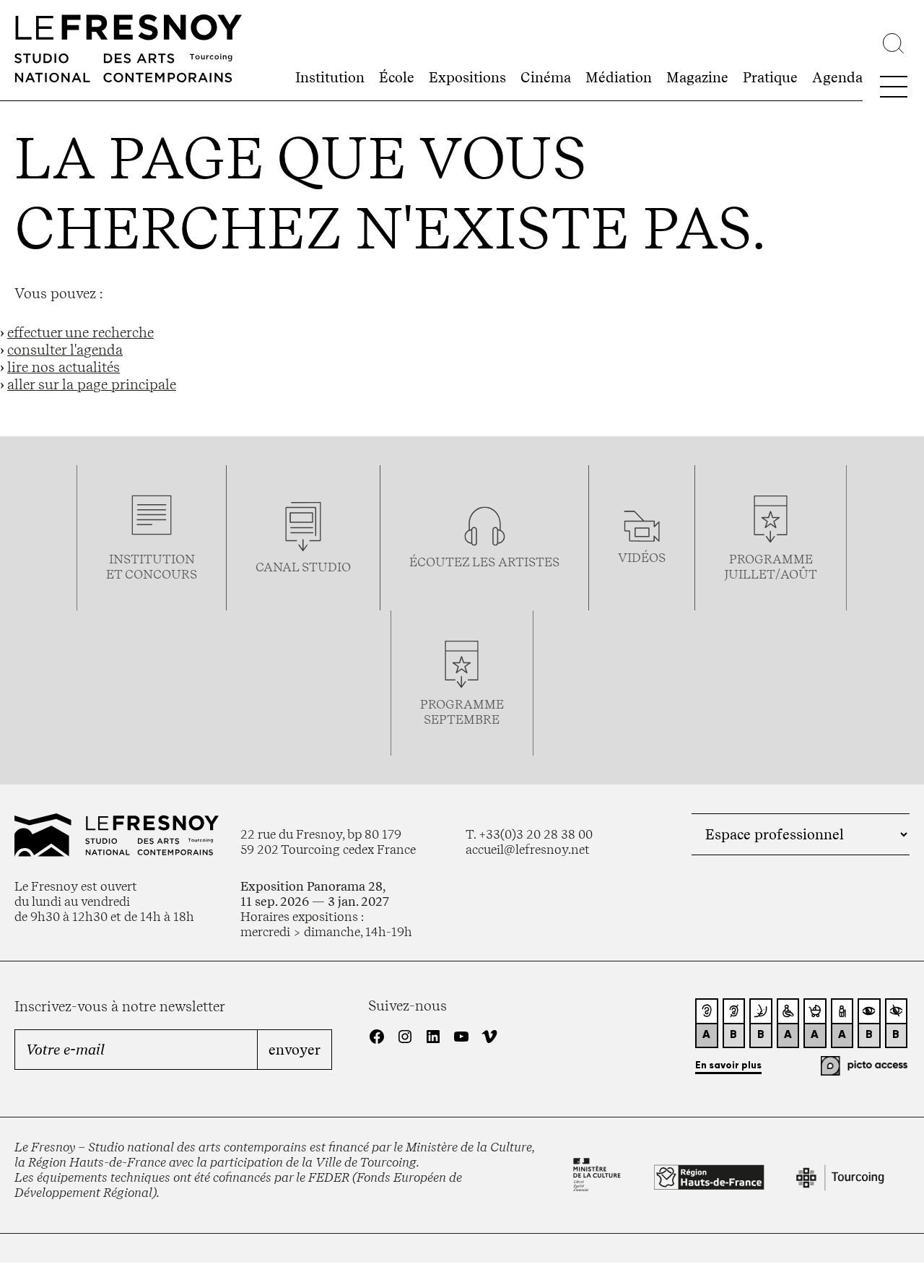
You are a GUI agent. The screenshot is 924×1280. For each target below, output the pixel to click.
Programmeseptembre (462, 711)
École (396, 77)
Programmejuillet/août (770, 566)
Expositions (467, 77)
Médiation (618, 77)
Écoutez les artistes (484, 561)
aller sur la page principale (91, 384)
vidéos (642, 557)
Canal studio (303, 566)
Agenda (837, 77)
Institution (330, 77)
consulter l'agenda (65, 349)
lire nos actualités (63, 367)
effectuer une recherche (80, 332)
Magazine (697, 77)
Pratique (770, 77)
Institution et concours (151, 566)
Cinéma (545, 77)
